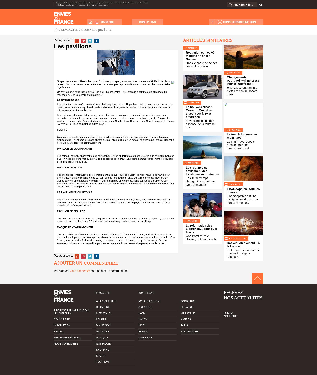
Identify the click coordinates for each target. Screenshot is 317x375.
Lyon (141, 313)
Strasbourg (189, 331)
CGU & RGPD (62, 319)
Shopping (235, 130)
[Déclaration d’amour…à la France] (243, 223)
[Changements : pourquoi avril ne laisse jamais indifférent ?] (243, 58)
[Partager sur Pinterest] (83, 41)
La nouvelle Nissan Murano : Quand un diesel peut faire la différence (199, 112)
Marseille (188, 313)
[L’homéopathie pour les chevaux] (243, 169)
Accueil (90, 22)
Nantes (192, 48)
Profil (58, 331)
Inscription (62, 325)
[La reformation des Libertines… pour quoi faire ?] (202, 206)
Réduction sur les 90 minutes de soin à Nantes (200, 56)
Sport (85, 30)
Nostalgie (103, 343)
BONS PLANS (147, 22)
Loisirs (101, 319)
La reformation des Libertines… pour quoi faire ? (201, 229)
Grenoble (145, 307)
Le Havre (187, 307)
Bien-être (103, 307)
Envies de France (56, 29)
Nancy (142, 319)
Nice (141, 325)
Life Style (103, 313)
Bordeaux (188, 301)
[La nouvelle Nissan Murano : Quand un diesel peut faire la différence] (202, 88)
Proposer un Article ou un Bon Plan (71, 312)
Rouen (142, 331)
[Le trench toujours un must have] (243, 115)
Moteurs (102, 331)
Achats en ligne (149, 301)
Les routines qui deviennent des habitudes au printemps (202, 171)
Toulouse (145, 337)
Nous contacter (66, 343)
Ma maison (235, 184)
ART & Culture (238, 238)
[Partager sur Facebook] (96, 41)
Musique (193, 221)
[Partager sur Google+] (77, 41)
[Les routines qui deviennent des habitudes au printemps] (202, 148)
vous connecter (80, 270)
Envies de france (64, 18)
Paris (184, 325)
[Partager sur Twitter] (90, 41)
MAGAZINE (107, 22)
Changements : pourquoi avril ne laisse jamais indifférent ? (243, 80)
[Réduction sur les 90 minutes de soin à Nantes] (202, 45)
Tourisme (103, 361)
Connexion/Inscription (239, 22)
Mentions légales (67, 337)
